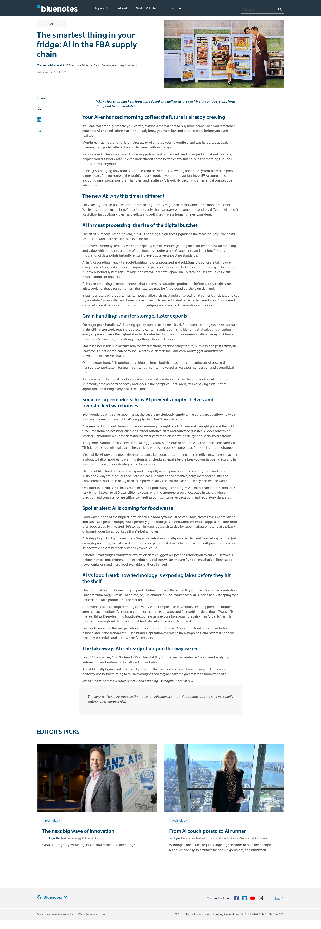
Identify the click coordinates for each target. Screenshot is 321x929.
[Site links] (65, 897)
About (122, 8)
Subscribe (174, 8)
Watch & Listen (147, 8)
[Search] (280, 9)
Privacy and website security (55, 914)
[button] (45, 109)
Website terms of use (91, 914)
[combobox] (262, 9)
